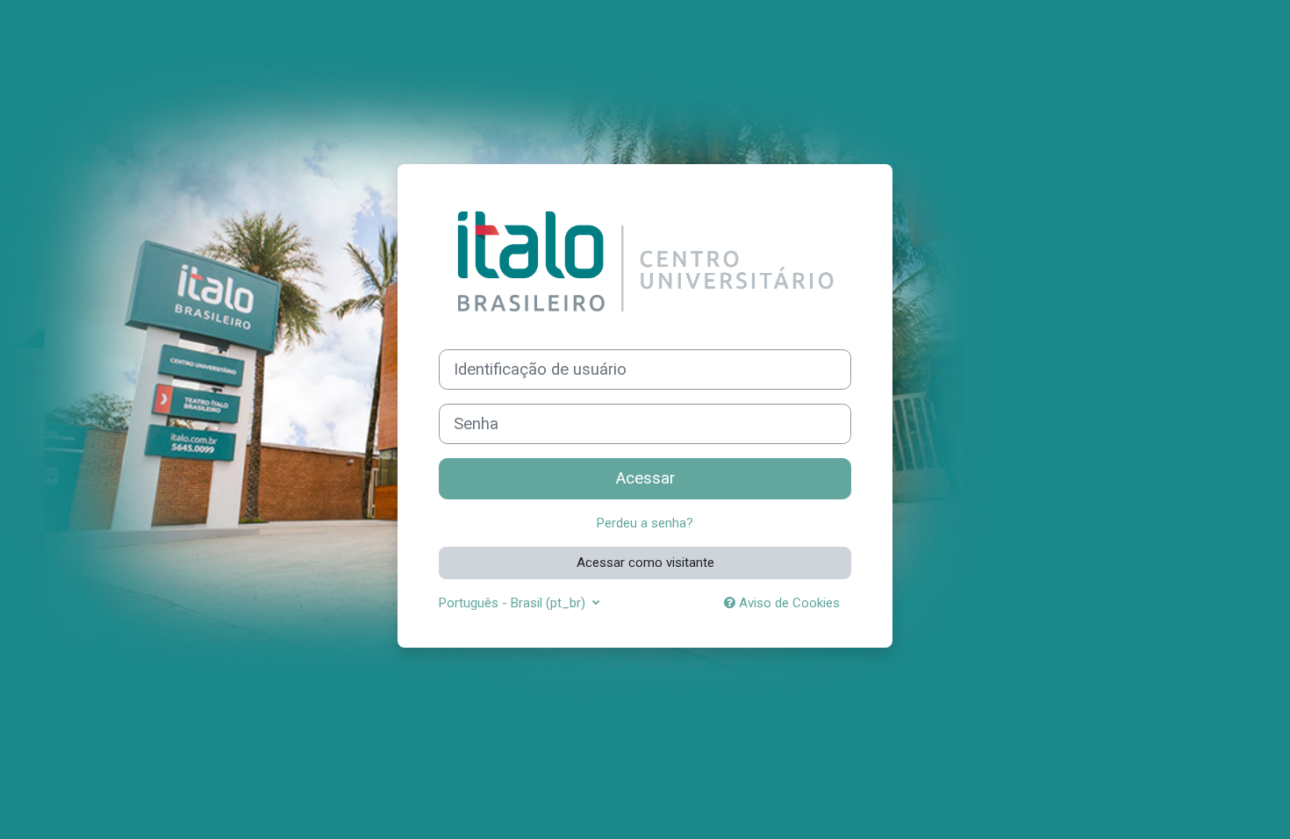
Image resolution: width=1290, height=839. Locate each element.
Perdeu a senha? (645, 523)
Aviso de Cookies (787, 603)
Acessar (645, 478)
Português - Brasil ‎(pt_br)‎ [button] (514, 603)
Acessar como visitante (645, 562)
